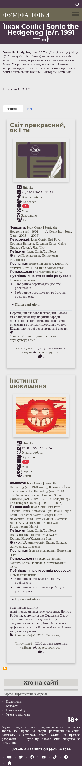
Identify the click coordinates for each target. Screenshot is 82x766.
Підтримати (14, 701)
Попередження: (24, 272)
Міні (25, 210)
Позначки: (19, 264)
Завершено (29, 215)
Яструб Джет (44, 518)
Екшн (50, 542)
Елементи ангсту (41, 263)
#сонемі (15, 336)
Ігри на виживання (42, 550)
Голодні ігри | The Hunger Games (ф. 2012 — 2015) (41, 501)
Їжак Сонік (38, 239)
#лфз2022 (34, 635)
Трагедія (34, 546)
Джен (27, 475)
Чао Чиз (39, 247)
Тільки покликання (23, 280)
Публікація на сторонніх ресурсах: (40, 276)
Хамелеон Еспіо (30, 522)
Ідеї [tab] (29, 108)
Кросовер (30, 201)
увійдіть (26, 352)
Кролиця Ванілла (22, 243)
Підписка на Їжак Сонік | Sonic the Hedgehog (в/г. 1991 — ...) (5, 668)
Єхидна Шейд (52, 514)
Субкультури (54, 267)
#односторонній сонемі (39, 336)
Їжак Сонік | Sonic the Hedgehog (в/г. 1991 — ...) (33, 229)
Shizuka (28, 187)
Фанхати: (18, 227)
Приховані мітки (27, 304)
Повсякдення (30, 255)
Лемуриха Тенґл (21, 518)
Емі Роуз (54, 239)
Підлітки (37, 267)
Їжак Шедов (62, 510)
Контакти (12, 706)
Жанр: (15, 256)
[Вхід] (77, 4)
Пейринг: (18, 251)
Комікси (55, 487)
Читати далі (23, 348)
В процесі (28, 471)
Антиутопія (36, 542)
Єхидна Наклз (20, 510)
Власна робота (32, 197)
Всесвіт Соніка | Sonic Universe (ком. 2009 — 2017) (36, 497)
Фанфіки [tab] (13, 108)
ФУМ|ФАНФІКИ (26, 14)
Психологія (50, 255)
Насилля (36, 562)
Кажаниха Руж (41, 510)
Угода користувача (18, 714)
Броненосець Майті (24, 526)
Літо (26, 267)
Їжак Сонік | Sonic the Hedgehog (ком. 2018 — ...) (40, 491)
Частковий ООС (50, 271)
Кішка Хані (51, 522)
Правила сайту (15, 710)
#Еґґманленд (51, 635)
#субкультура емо (22, 339)
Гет (25, 220)
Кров (25, 562)
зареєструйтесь (49, 352)
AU (23, 542)
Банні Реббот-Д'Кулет (25, 514)
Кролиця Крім (46, 243)
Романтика (17, 259)
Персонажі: (20, 239)
